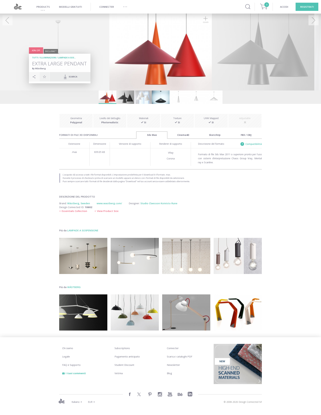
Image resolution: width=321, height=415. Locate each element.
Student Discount (124, 364)
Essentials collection (74, 211)
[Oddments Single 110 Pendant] (135, 256)
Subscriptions (122, 348)
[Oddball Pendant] (186, 256)
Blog (169, 373)
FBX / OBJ (246, 134)
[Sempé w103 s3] (135, 312)
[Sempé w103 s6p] (83, 312)
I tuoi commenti (76, 373)
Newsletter (173, 364)
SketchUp (215, 134)
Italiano (76, 401)
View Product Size (108, 211)
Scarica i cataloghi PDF (179, 356)
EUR (90, 401)
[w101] (238, 312)
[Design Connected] (18, 7)
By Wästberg (39, 68)
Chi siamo (67, 348)
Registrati (307, 6)
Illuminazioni (48, 57)
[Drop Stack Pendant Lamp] (83, 256)
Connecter (173, 348)
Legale (66, 356)
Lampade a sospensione (71, 57)
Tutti (35, 57)
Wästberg (74, 287)
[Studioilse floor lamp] (186, 312)
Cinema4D (183, 134)
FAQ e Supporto (71, 364)
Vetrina (119, 373)
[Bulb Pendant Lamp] (238, 256)
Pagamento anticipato (127, 356)
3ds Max (152, 134)
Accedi (284, 6)
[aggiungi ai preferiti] (44, 76)
